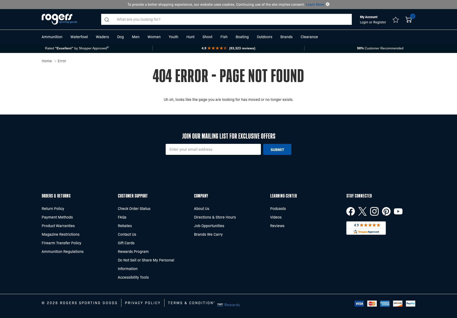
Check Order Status (134, 208)
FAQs (122, 216)
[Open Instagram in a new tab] (374, 211)
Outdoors (264, 36)
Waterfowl (79, 36)
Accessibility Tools (133, 277)
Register (379, 22)
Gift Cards (126, 242)
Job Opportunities (209, 225)
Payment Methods (57, 216)
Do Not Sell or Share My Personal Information (146, 264)
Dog (120, 36)
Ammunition (52, 36)
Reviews (277, 225)
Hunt (190, 36)
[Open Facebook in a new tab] (350, 211)
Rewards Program (133, 251)
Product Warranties (58, 225)
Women (154, 36)
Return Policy (53, 208)
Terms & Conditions (192, 302)
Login (364, 22)
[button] (327, 4)
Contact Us (127, 234)
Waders (102, 36)
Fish (224, 36)
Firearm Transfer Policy (61, 242)
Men (135, 36)
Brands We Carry (208, 234)
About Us (201, 208)
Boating (242, 36)
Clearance (309, 36)
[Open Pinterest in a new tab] (386, 211)
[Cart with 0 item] (408, 19)
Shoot (207, 36)
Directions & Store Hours (215, 216)
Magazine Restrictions (60, 234)
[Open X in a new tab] (362, 211)
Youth (173, 36)
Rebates (125, 225)
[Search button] (106, 19)
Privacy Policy (143, 302)
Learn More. (315, 4)
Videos (276, 216)
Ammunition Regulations (63, 251)
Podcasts (278, 208)
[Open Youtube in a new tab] (398, 211)
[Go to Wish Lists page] (395, 19)
